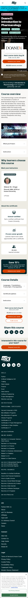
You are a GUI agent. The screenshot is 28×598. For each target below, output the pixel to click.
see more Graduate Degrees (9, 464)
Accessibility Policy (7, 565)
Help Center (5, 541)
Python (3, 376)
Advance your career (14, 61)
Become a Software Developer (10, 488)
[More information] (19, 267)
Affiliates (4, 515)
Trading (3, 381)
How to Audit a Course (8, 478)
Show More (4, 40)
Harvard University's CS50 (9, 410)
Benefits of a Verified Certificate (10, 473)
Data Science (5, 391)
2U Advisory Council (8, 520)
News (3, 526)
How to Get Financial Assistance (10, 476)
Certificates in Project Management (11, 423)
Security (3, 544)
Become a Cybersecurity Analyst (11, 483)
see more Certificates (7, 431)
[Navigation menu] (2, 3)
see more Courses (6, 403)
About (3, 509)
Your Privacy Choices (14, 590)
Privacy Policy (5, 559)
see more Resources (7, 494)
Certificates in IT (6, 428)
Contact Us (5, 538)
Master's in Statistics (7, 453)
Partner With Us (6, 507)
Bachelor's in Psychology (8, 443)
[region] (14, 585)
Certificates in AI (6, 420)
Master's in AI (5, 456)
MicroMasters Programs (8, 413)
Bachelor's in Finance (7, 446)
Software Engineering (7, 394)
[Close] (26, 574)
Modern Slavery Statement (9, 570)
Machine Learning (6, 399)
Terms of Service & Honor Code (11, 556)
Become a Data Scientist (8, 486)
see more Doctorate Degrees (9, 466)
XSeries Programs (6, 418)
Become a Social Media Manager (11, 481)
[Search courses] (25, 3)
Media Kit (4, 547)
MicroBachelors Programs (9, 415)
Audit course (23, 70)
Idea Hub (4, 536)
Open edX (4, 518)
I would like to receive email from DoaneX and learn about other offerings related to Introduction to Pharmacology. (14, 76)
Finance (3, 386)
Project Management (7, 396)
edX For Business (6, 512)
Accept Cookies (14, 595)
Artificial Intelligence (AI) (8, 379)
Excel (2, 389)
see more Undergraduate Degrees (11, 462)
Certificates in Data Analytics (9, 425)
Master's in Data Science (8, 458)
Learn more (15, 10)
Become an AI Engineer (8, 491)
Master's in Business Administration (11, 451)
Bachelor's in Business (8, 448)
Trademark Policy (7, 567)
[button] (4, 365)
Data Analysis (5, 384)
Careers (3, 523)
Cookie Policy (5, 562)
